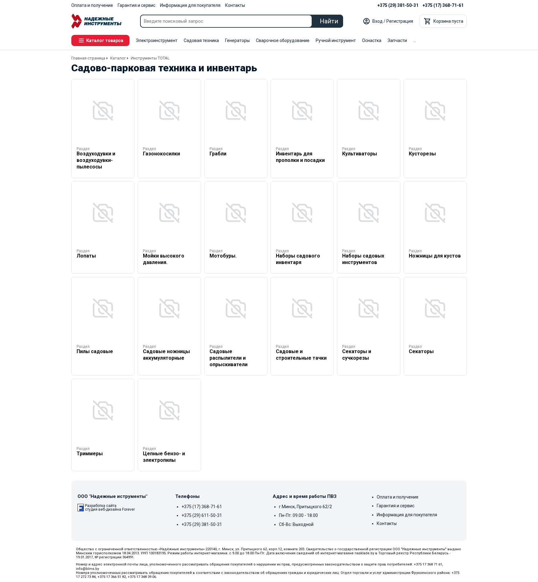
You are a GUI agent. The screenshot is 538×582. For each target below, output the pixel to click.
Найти (329, 21)
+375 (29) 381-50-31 (397, 5)
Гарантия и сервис (136, 5)
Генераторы (237, 40)
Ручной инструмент (336, 40)
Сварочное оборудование (282, 40)
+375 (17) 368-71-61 (443, 5)
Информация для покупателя (190, 5)
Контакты (235, 5)
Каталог (118, 58)
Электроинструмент (156, 40)
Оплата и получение (92, 5)
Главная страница (88, 58)
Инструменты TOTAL (150, 58)
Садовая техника (201, 40)
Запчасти (397, 40)
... (414, 40)
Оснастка (371, 40)
